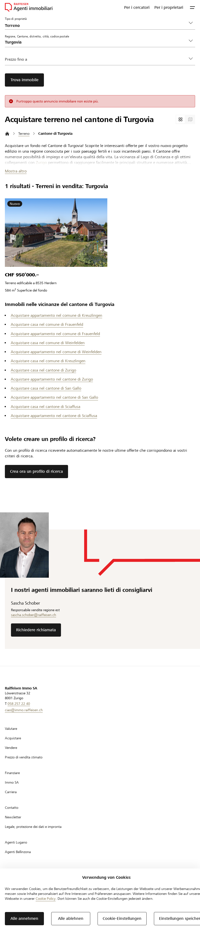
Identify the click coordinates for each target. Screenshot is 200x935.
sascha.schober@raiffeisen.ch (33, 615)
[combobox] (96, 42)
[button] (192, 7)
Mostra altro (16, 171)
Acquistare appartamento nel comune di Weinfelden (56, 351)
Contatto (11, 808)
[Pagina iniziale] (7, 133)
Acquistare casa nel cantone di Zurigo (43, 370)
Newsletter (13, 817)
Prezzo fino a (16, 59)
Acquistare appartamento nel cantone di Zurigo (52, 379)
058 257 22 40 (19, 704)
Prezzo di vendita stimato (23, 757)
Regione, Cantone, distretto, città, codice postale (37, 36)
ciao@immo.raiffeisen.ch (24, 710)
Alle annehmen (24, 918)
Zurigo (41, 162)
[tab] (180, 119)
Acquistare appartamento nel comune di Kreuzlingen (56, 315)
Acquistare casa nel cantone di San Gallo (46, 388)
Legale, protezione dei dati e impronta (33, 827)
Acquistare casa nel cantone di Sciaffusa (45, 406)
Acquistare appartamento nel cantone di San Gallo (54, 397)
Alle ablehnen (70, 918)
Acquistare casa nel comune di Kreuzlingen (48, 361)
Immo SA (12, 782)
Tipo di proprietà (16, 18)
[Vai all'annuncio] (56, 232)
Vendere (11, 748)
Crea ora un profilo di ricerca (36, 471)
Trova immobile (24, 80)
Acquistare (13, 738)
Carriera (11, 792)
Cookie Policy (46, 899)
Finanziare (12, 773)
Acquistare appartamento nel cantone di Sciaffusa (54, 415)
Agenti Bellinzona (18, 852)
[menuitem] (136, 7)
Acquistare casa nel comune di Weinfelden (48, 342)
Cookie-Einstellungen (122, 918)
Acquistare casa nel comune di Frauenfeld (47, 324)
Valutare (11, 729)
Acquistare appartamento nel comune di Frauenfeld (55, 333)
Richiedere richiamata (36, 630)
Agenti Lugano (16, 842)
